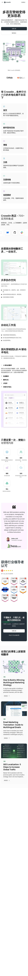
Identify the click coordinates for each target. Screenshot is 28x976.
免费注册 (14, 28)
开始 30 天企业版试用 (14, 635)
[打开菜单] (2, 2)
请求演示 (14, 33)
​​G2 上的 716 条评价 (8, 573)
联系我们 (23, 2)
